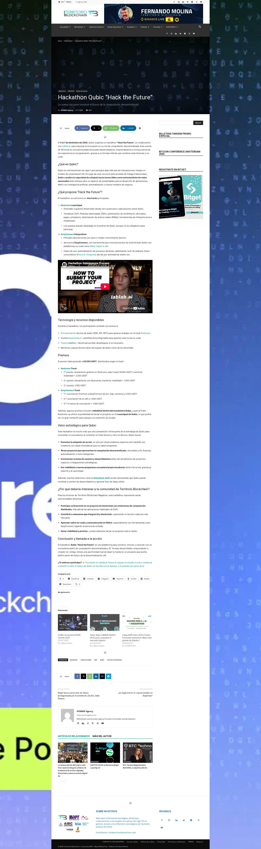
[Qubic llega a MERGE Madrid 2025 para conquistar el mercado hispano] (104, 622)
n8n (106, 246)
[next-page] (64, 781)
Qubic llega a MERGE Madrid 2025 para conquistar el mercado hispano (102, 638)
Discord (81, 254)
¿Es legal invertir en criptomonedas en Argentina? (135, 694)
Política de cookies (148, 842)
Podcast (144, 27)
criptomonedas (85, 660)
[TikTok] (89, 723)
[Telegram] (192, 2)
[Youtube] (201, 2)
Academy (130, 27)
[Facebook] (174, 2)
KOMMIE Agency (67, 110)
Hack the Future (89, 192)
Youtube (156, 27)
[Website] (98, 723)
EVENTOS (71, 91)
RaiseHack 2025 (102, 478)
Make (92, 246)
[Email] (102, 676)
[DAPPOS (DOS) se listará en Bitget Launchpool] (105, 752)
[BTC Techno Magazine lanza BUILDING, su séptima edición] (138, 752)
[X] (197, 2)
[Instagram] (179, 2)
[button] (200, 27)
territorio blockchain (114, 660)
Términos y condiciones (176, 842)
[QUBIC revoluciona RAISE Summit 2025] (72, 622)
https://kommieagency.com (86, 715)
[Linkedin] (183, 2)
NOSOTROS (171, 27)
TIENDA (191, 842)
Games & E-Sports (96, 27)
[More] (140, 128)
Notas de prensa (114, 27)
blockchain (73, 660)
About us (199, 842)
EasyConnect (67, 234)
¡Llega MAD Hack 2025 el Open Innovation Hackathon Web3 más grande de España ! (137, 638)
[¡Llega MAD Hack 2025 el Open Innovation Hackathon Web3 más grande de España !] (137, 622)
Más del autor (102, 736)
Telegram (90, 254)
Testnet (64, 343)
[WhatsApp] (89, 676)
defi (95, 660)
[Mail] (188, 2)
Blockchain (78, 27)
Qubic (102, 660)
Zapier (99, 246)
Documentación (68, 333)
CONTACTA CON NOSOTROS (113, 842)
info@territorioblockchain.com (122, 832)
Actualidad (64, 27)
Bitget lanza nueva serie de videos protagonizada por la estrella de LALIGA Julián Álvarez (79, 696)
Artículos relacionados (74, 736)
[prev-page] (59, 781)
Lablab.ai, (66, 146)
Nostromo (66, 205)
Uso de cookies (132, 842)
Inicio (60, 41)
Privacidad (161, 842)
